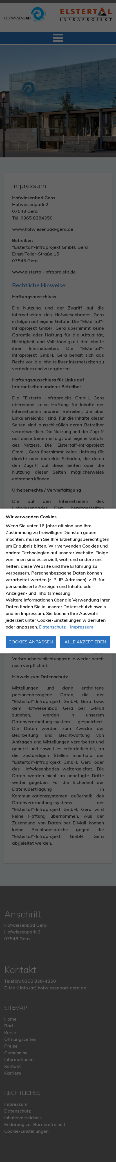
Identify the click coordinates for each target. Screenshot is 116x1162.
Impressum (81, 627)
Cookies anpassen (30, 642)
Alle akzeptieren (85, 642)
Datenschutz (52, 627)
